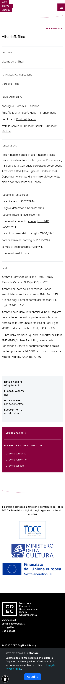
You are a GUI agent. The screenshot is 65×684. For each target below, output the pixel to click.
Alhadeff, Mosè (27, 112)
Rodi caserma (35, 208)
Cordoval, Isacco (26, 119)
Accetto (32, 677)
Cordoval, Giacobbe (27, 106)
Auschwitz (37, 246)
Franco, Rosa (48, 112)
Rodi (25, 194)
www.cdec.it (9, 620)
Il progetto (8, 627)
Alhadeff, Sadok (32, 126)
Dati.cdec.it (8, 631)
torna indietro (56, 28)
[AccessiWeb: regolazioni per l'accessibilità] (5, 678)
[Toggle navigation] (61, 7)
